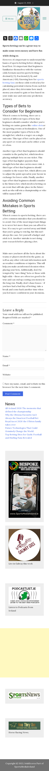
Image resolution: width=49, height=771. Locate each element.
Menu (10, 18)
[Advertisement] (24, 652)
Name (6, 356)
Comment (8, 323)
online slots (37, 125)
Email (6, 365)
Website (7, 374)
